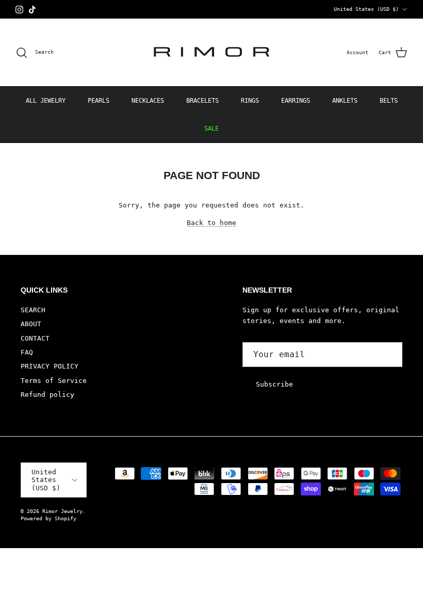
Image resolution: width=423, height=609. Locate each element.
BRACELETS (202, 100)
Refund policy (47, 394)
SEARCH (33, 310)
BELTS (389, 100)
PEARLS (98, 100)
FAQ (27, 352)
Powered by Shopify (48, 518)
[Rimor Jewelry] (211, 52)
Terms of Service (54, 380)
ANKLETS (344, 100)
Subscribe (274, 384)
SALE (211, 128)
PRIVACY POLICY (49, 366)
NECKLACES (148, 100)
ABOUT (31, 324)
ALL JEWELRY (46, 100)
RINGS (250, 100)
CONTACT (35, 338)
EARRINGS (295, 100)
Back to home (211, 223)
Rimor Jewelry (62, 511)
